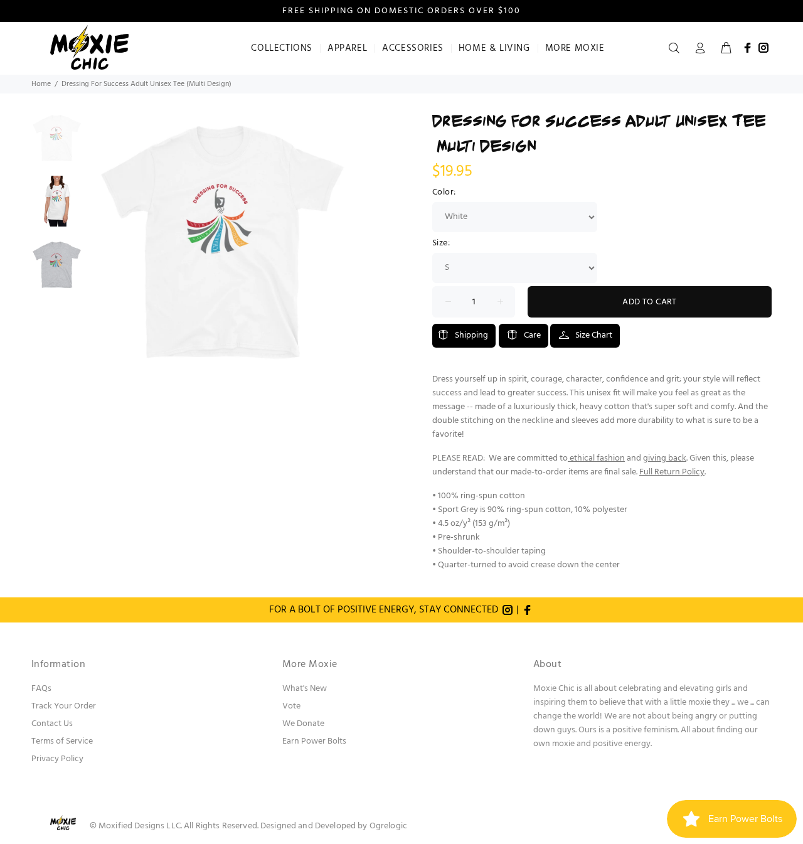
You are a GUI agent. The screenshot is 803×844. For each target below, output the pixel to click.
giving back (664, 458)
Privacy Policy (57, 759)
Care (532, 335)
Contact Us (52, 724)
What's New (304, 688)
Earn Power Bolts (314, 741)
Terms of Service (62, 741)
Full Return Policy (672, 472)
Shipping (471, 335)
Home (41, 84)
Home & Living (494, 48)
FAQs (41, 688)
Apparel (347, 48)
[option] (56, 144)
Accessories (413, 48)
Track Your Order (63, 706)
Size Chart (593, 335)
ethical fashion (597, 458)
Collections (281, 48)
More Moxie (575, 48)
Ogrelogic (388, 826)
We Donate (303, 724)
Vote (291, 706)
